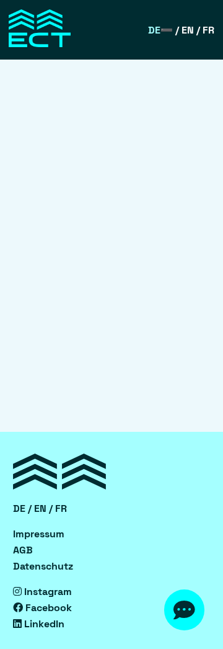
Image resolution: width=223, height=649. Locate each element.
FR (208, 30)
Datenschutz (43, 566)
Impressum (38, 533)
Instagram (47, 591)
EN (187, 30)
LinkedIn (43, 623)
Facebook (47, 607)
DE (154, 30)
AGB (23, 550)
